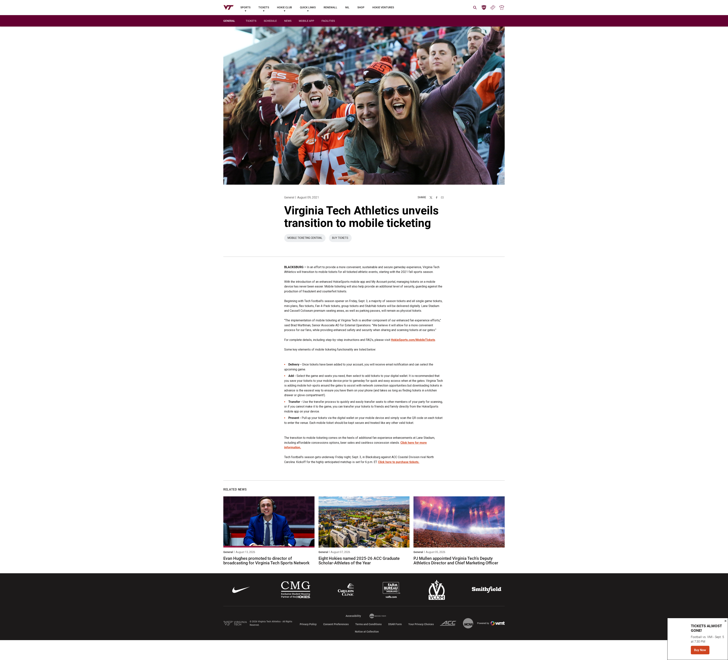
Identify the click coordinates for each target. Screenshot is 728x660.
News (287, 20)
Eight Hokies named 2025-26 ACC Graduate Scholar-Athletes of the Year (359, 560)
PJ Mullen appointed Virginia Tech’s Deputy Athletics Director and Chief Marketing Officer (455, 560)
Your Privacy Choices (421, 624)
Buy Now (691, 651)
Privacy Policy (308, 624)
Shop (360, 7)
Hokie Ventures (383, 7)
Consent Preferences (336, 624)
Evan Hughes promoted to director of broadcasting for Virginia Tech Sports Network (266, 560)
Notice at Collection (367, 631)
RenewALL (330, 7)
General (289, 197)
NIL (347, 7)
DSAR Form (395, 624)
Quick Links (308, 7)
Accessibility (353, 615)
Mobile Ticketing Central (307, 238)
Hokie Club (284, 7)
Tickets (263, 7)
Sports (245, 7)
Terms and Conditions (368, 624)
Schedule (270, 20)
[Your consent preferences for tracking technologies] (6, 653)
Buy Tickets (342, 238)
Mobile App (306, 20)
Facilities (328, 20)
